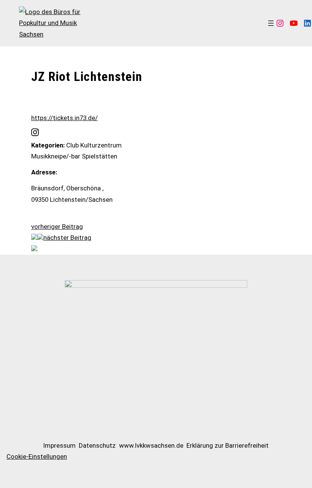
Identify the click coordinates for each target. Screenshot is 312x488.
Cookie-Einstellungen (36, 456)
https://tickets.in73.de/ (64, 118)
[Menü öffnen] (270, 23)
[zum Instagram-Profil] (35, 134)
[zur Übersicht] (40, 237)
